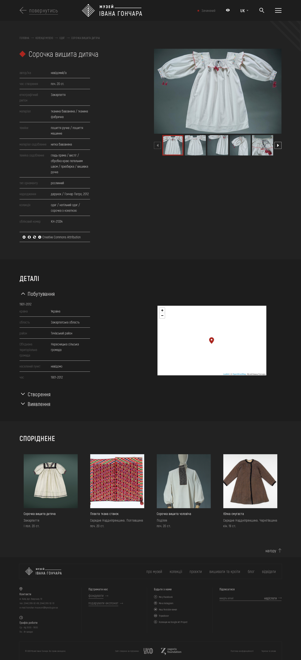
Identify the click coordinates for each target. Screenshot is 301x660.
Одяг (62, 38)
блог (251, 571)
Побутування (41, 293)
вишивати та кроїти (224, 571)
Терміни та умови (268, 651)
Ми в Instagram (166, 603)
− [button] (162, 315)
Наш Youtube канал (168, 609)
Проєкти (196, 571)
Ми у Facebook (166, 596)
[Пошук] (262, 10)
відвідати (269, 571)
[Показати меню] (278, 10)
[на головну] (43, 571)
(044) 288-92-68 (31, 603)
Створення (39, 394)
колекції (176, 571)
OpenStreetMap (239, 374)
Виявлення (39, 403)
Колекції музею (44, 38)
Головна (24, 38)
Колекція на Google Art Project (173, 621)
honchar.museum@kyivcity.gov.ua (42, 607)
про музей (154, 571)
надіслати (270, 598)
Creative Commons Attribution (61, 237)
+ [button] (162, 310)
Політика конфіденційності (242, 651)
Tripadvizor (164, 615)
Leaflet (226, 374)
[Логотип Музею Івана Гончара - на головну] (131, 10)
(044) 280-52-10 (47, 603)
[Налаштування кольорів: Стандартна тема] (228, 10)
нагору (270, 551)
